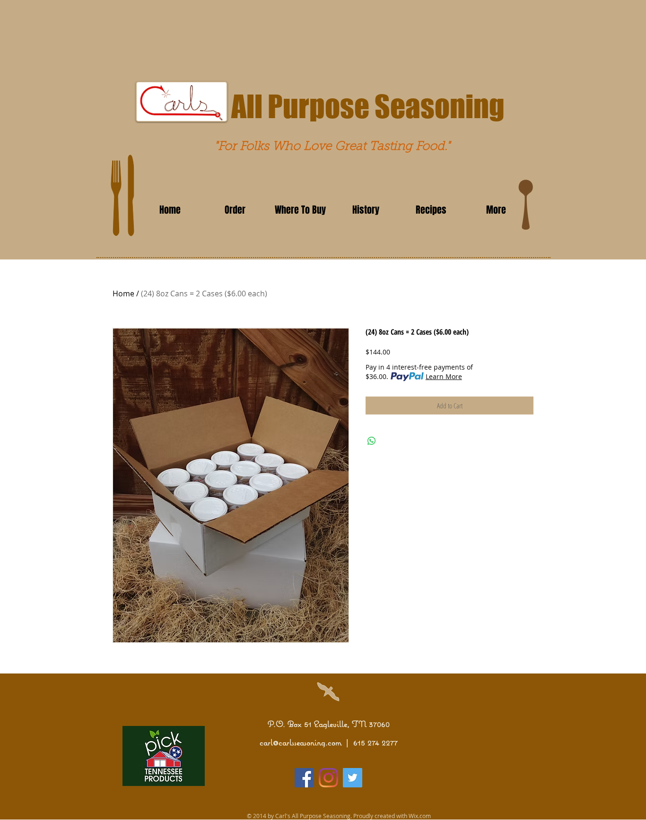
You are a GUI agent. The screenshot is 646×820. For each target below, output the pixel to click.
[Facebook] (304, 777)
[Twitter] (352, 777)
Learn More (444, 376)
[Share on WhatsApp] (371, 441)
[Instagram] (328, 777)
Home (123, 293)
